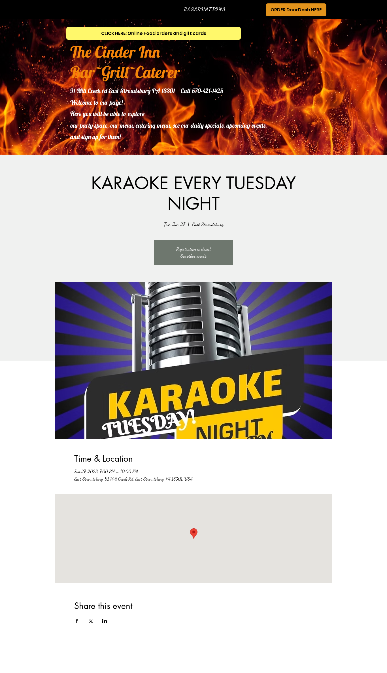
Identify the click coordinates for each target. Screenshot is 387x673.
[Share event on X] (90, 621)
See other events (193, 255)
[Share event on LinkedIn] (104, 621)
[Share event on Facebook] (77, 621)
